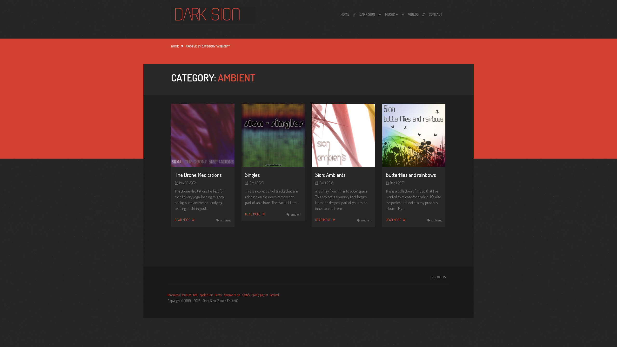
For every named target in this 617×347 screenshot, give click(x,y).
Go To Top (435, 277)
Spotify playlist (260, 295)
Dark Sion (367, 14)
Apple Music (206, 295)
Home (345, 14)
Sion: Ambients (330, 174)
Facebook (275, 295)
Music (390, 14)
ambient (225, 220)
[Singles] (273, 135)
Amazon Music (232, 295)
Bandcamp (174, 295)
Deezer (218, 295)
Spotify (246, 295)
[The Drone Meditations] (203, 135)
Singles (252, 174)
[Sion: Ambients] (343, 135)
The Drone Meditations (198, 174)
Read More (183, 220)
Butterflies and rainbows (411, 174)
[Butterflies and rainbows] (413, 135)
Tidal (195, 295)
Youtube (186, 295)
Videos (413, 14)
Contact (435, 14)
